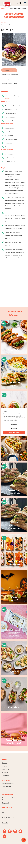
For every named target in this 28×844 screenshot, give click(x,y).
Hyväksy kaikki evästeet (14, 432)
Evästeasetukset (14, 424)
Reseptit (4, 766)
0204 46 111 (5, 823)
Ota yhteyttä (5, 803)
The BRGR (7, 98)
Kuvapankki (5, 772)
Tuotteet (4, 763)
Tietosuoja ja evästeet (8, 783)
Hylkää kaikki (14, 428)
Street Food (9, 70)
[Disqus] (14, 287)
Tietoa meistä (5, 769)
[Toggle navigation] (24, 3)
